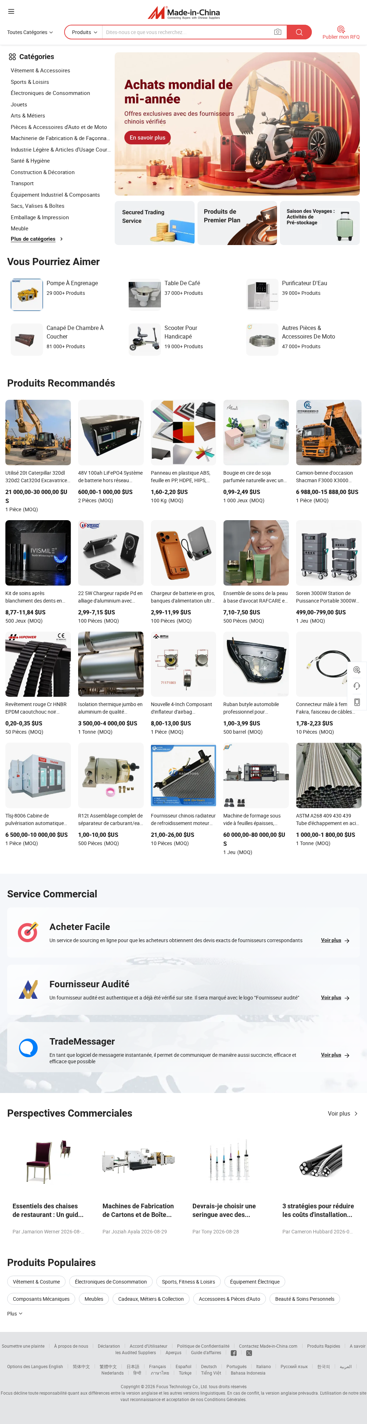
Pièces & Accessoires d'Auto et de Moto (59, 126)
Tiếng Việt (211, 1373)
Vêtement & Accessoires (40, 70)
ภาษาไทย (160, 1373)
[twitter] (249, 1352)
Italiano (263, 1366)
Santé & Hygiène (30, 160)
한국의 (323, 1366)
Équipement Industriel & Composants (55, 194)
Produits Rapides (323, 1346)
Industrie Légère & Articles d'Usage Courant (61, 149)
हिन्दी (137, 1373)
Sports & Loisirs (30, 81)
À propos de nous (71, 1346)
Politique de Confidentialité (203, 1346)
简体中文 (81, 1366)
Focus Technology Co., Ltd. (182, 1386)
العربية (346, 1366)
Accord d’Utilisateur (148, 1346)
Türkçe (185, 1373)
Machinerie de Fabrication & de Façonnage (61, 138)
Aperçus (173, 1352)
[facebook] (234, 1352)
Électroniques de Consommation (50, 92)
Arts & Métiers (28, 115)
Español (183, 1366)
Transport (22, 183)
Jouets (19, 104)
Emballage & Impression (40, 217)
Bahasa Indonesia (248, 1373)
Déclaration (109, 1346)
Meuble (19, 228)
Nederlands (112, 1373)
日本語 (133, 1366)
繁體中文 (108, 1366)
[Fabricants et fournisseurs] (184, 12)
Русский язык (294, 1366)
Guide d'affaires (206, 1352)
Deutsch (209, 1366)
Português (237, 1366)
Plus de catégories (33, 239)
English (56, 1366)
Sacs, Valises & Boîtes (38, 205)
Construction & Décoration (43, 172)
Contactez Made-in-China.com (268, 1346)
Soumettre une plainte (23, 1346)
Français (157, 1366)
